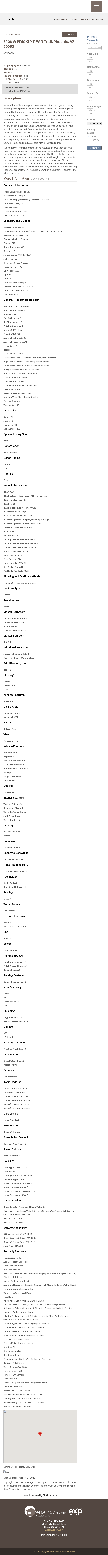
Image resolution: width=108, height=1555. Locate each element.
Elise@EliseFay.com (54, 1529)
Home (52, 19)
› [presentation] (74, 60)
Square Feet (94, 93)
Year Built (92, 54)
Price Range (94, 106)
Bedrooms (93, 80)
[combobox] (94, 48)
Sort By (91, 119)
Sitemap (71, 1551)
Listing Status (91, 131)
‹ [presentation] (6, 60)
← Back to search (11, 34)
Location (92, 43)
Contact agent (69, 35)
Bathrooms (93, 67)
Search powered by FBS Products (40, 1495)
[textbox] (95, 47)
